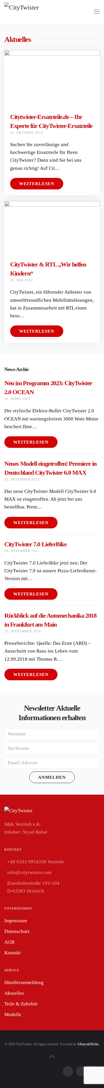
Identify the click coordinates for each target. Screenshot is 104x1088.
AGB (9, 942)
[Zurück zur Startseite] (26, 11)
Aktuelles (14, 993)
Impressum (15, 920)
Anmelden (52, 777)
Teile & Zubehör (21, 1004)
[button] (97, 11)
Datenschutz (17, 931)
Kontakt (12, 952)
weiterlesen (31, 442)
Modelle (12, 1014)
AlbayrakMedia (88, 1044)
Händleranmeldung (24, 982)
